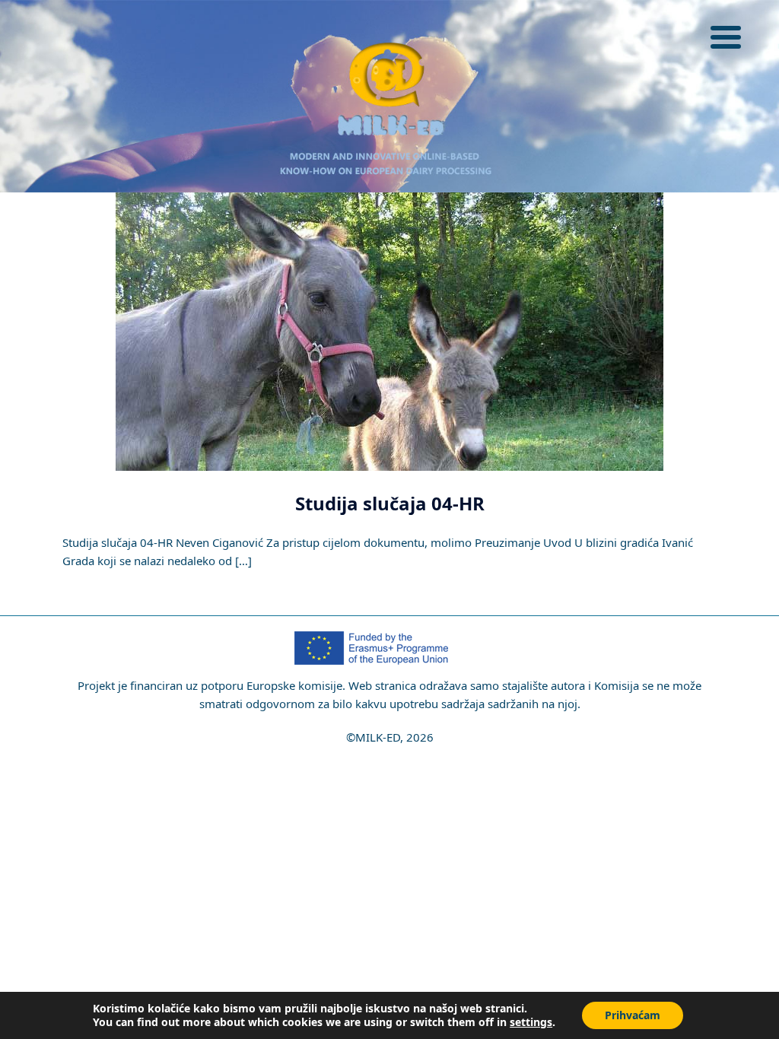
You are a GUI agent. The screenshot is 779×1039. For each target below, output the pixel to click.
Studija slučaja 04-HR (390, 503)
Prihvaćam (632, 1015)
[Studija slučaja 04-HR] (389, 330)
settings (531, 1022)
